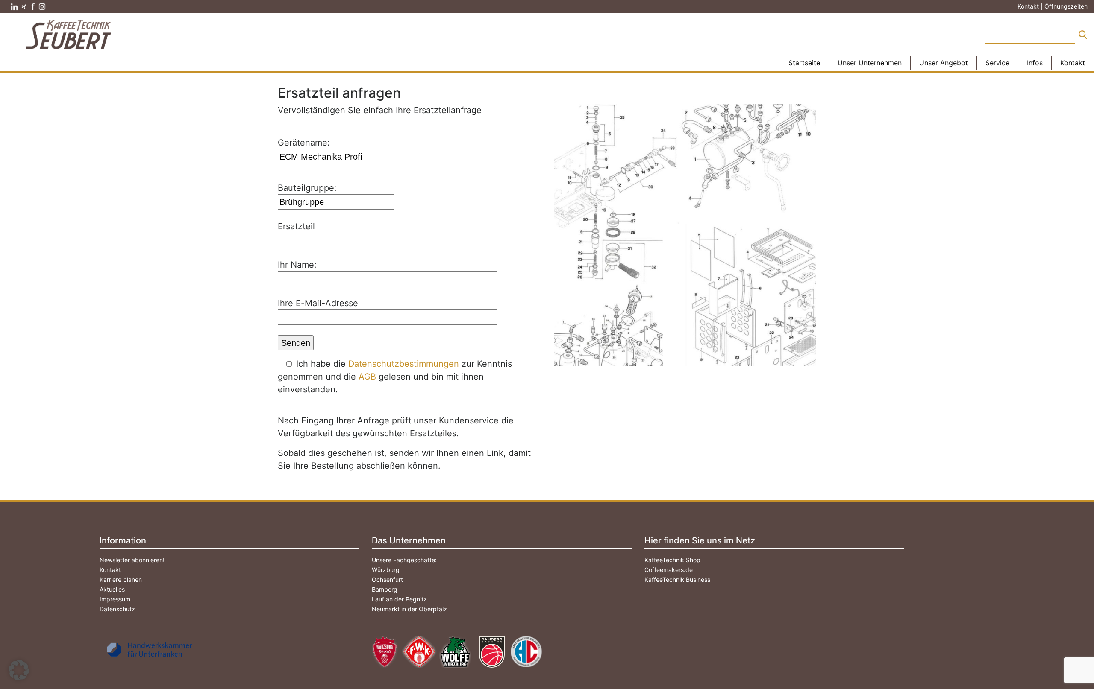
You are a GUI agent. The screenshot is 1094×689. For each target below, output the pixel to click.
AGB (367, 376)
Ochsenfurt (387, 579)
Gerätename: (304, 142)
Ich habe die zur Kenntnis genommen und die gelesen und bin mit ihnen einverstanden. (395, 376)
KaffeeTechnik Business (677, 579)
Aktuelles (112, 589)
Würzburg (386, 569)
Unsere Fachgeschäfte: (404, 559)
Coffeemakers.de (668, 569)
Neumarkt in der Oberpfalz (409, 609)
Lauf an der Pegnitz (399, 599)
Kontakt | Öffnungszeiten (1053, 6)
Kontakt (110, 569)
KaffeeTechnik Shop (672, 559)
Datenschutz (117, 609)
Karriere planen (121, 579)
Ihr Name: (297, 265)
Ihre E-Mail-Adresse (318, 303)
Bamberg (384, 589)
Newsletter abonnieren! (132, 559)
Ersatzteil (296, 226)
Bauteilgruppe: (307, 188)
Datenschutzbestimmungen (403, 364)
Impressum (115, 599)
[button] (19, 670)
